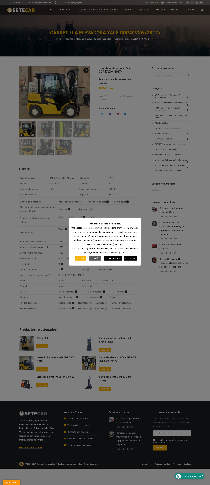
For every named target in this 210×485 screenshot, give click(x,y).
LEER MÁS (95, 258)
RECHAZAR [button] (130, 258)
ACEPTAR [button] (80, 258)
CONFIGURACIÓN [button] (113, 258)
